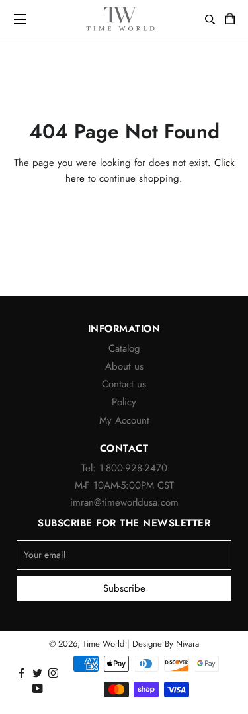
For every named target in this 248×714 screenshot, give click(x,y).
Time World (103, 643)
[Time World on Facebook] (23, 673)
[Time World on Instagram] (54, 673)
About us (124, 366)
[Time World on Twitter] (38, 673)
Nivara (187, 643)
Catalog (124, 348)
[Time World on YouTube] (39, 689)
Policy (124, 402)
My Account (124, 420)
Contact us (124, 384)
